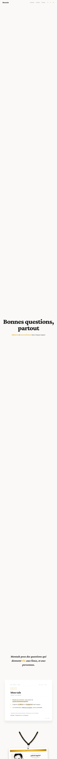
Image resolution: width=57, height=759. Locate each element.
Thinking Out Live (18, 715)
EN (47, 2)
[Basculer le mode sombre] (53, 2)
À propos (38, 2)
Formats (43, 2)
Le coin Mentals (25, 715)
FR (50, 2)
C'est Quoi (32, 2)
